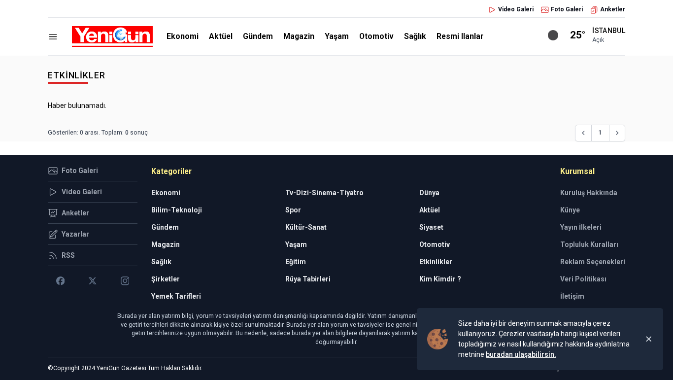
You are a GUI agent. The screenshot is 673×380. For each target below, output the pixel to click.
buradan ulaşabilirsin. (521, 354)
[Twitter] (92, 280)
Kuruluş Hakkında (588, 193)
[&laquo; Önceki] (583, 133)
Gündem (258, 36)
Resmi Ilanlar (460, 36)
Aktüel (221, 36)
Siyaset (431, 227)
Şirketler (165, 279)
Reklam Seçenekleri (592, 262)
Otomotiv (376, 36)
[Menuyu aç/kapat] (53, 37)
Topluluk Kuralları (589, 244)
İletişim (572, 296)
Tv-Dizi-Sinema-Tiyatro (324, 193)
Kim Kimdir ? (440, 279)
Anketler (612, 9)
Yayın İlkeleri (581, 227)
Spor (293, 210)
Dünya (429, 193)
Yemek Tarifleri (176, 296)
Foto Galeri (567, 9)
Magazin (298, 36)
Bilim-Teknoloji (176, 210)
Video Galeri (516, 9)
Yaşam (337, 36)
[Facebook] (60, 280)
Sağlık (415, 36)
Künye (570, 210)
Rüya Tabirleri (308, 279)
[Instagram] (124, 280)
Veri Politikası (583, 279)
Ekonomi (183, 36)
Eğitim (295, 262)
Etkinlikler (435, 262)
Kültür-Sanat (306, 227)
